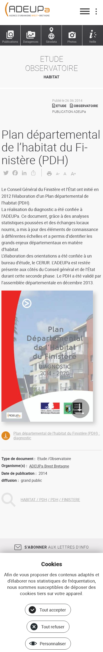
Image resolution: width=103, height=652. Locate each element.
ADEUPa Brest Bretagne (49, 466)
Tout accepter (53, 610)
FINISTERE (71, 499)
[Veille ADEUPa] (92, 35)
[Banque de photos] (72, 35)
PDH (54, 499)
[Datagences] (31, 35)
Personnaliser (53, 643)
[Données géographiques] (51, 35)
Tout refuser (52, 627)
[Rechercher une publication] (10, 35)
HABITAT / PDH (34, 499)
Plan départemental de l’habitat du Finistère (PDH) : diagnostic (56, 436)
